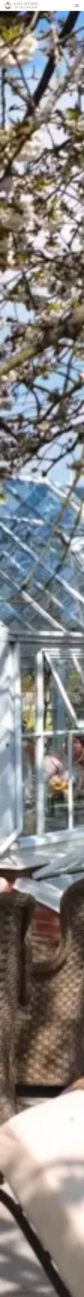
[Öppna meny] (77, 5)
